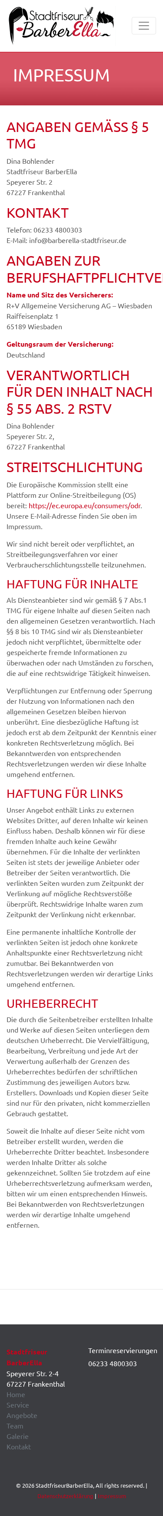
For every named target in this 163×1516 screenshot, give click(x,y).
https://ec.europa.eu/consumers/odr (84, 505)
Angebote (22, 1415)
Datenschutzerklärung (65, 1495)
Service (18, 1404)
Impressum (112, 1495)
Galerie (18, 1436)
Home (16, 1394)
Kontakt (19, 1446)
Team (15, 1425)
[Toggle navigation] (144, 25)
